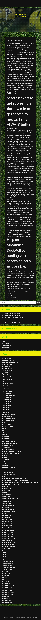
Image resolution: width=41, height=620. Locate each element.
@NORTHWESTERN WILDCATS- (10, 362)
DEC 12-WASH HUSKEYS (8, 449)
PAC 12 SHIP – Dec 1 (7, 540)
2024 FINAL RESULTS (7, 402)
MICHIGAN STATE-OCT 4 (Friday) (11, 499)
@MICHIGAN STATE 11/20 (8, 360)
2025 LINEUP (5, 408)
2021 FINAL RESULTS (7, 383)
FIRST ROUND (5, 466)
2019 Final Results (7, 377)
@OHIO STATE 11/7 (7, 364)
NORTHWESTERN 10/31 (8, 509)
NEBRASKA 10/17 (6, 507)
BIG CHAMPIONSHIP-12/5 (8, 420)
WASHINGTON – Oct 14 (8, 586)
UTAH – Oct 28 (6, 582)
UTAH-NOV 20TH (6, 584)
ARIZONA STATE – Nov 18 (8, 414)
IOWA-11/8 (4, 493)
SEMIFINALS (5, 555)
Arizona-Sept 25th (7, 416)
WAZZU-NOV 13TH (6, 598)
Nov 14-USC (5, 513)
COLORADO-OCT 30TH (8, 447)
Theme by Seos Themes (30, 617)
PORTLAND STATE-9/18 (8, 544)
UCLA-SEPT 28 (6, 575)
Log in (3, 341)
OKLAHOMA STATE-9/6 (8, 530)
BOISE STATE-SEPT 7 (7, 426)
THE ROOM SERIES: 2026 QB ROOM (11, 314)
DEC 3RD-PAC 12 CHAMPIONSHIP (10, 453)
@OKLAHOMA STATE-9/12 (8, 367)
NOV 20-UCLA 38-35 (7, 520)
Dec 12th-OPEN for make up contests (12, 451)
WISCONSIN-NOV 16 (7, 602)
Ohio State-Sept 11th (7, 528)
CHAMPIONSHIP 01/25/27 (8, 441)
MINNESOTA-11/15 (6, 503)
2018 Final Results (7, 375)
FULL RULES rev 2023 (7, 472)
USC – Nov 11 (5, 578)
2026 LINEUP (5, 410)
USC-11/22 (4, 580)
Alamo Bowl (7, 388)
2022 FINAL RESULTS (7, 393)
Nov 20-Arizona (6, 517)
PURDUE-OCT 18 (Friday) (8, 546)
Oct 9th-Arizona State (8, 524)
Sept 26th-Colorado (7, 559)
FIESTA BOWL (5, 460)
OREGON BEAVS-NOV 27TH (9, 532)
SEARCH (4, 553)
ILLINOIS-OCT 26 (6, 489)
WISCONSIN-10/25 (6, 600)
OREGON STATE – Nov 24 (8, 534)
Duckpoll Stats (20, 14)
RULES (3, 551)
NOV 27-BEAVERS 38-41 (8, 522)
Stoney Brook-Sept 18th (8, 567)
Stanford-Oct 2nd (7, 565)
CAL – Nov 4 (5, 433)
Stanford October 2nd (8, 563)
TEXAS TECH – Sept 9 (7, 569)
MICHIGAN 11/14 (6, 497)
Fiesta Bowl (5, 462)
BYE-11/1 (4, 431)
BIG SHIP (4, 422)
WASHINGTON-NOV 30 (8, 592)
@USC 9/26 (5, 373)
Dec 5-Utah (5, 457)
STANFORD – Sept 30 (7, 561)
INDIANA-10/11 (6, 491)
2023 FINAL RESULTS (7, 397)
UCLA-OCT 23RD (6, 573)
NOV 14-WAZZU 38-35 (7, 515)
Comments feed (6, 345)
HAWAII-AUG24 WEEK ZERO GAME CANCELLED (14, 478)
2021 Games (5, 385)
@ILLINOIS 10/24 (6, 358)
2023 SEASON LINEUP (7, 400)
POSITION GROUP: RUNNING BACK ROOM (12, 318)
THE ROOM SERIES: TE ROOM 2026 (11, 316)
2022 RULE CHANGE (7, 391)
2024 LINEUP (5, 404)
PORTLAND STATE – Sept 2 (9, 542)
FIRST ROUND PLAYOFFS (8, 468)
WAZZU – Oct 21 (6, 596)
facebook (9, 272)
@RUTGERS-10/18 (7, 371)
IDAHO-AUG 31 (5, 486)
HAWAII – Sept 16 (6, 476)
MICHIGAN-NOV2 (6, 501)
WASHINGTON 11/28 (7, 588)
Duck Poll (28, 43)
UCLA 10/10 (5, 571)
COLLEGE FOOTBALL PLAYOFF (10, 443)
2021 (3, 381)
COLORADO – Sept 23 (7, 445)
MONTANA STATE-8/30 (8, 505)
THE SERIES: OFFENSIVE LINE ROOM (11, 322)
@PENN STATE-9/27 (7, 369)
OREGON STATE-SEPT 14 (8, 538)
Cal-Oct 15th (5, 435)
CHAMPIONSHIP (6, 437)
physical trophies (14, 53)
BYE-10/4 (4, 428)
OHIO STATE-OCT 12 (7, 526)
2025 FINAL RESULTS (7, 406)
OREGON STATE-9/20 (7, 536)
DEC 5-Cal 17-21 (6, 455)
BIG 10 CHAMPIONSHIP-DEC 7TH (10, 418)
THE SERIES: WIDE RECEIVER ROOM (11, 320)
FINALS (4, 464)
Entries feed (5, 343)
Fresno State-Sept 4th (8, 470)
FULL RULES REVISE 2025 (8, 474)
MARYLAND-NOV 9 (6, 495)
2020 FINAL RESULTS (7, 379)
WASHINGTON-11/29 (7, 590)
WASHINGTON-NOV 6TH (8, 594)
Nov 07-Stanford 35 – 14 (8, 511)
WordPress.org (6, 347)
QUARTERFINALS (6, 549)
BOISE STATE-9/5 (6, 424)
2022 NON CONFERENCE (8, 395)
